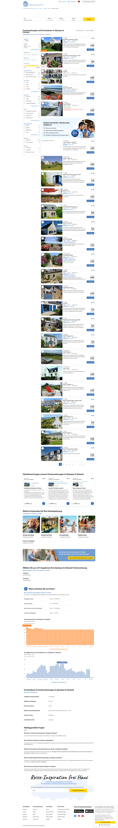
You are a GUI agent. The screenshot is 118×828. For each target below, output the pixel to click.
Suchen (89, 19)
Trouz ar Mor (66, 368)
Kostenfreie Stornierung (33, 76)
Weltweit (25, 816)
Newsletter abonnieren (78, 790)
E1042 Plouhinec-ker (68, 336)
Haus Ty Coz (66, 190)
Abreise (61, 18)
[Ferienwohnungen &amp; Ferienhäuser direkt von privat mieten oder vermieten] (33, 5)
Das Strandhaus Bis (67, 87)
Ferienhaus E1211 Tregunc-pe (70, 206)
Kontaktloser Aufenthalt (33, 111)
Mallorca (25, 814)
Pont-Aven (46, 742)
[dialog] (105, 816)
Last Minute (33, 147)
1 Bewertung (71, 144)
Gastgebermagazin (61, 811)
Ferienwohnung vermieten (89, 1)
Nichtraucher (33, 101)
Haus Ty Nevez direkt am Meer (70, 449)
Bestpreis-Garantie (33, 152)
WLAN (33, 84)
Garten (33, 86)
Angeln (33, 125)
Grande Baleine (67, 104)
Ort (25, 18)
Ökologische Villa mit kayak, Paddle (71, 319)
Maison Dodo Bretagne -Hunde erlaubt (72, 400)
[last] (83, 464)
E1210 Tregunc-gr (67, 432)
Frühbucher (33, 149)
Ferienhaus (33, 139)
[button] (105, 825)
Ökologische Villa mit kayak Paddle (59, 751)
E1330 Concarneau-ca (68, 287)
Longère (65, 271)
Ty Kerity (65, 303)
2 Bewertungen (71, 451)
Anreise (49, 18)
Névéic (40, 742)
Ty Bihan (65, 71)
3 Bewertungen (71, 273)
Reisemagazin (49, 814)
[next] (79, 464)
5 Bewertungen (71, 177)
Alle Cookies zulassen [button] (105, 822)
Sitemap (25, 819)
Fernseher (33, 88)
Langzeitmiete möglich (33, 103)
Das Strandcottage (67, 239)
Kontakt (48, 819)
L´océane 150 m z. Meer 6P (69, 142)
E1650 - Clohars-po (67, 158)
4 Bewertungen (71, 225)
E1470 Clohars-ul (67, 352)
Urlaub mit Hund (33, 113)
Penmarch (38, 761)
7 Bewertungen (71, 58)
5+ (35, 54)
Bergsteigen (33, 129)
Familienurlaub (33, 117)
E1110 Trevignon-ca (68, 384)
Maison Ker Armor (67, 223)
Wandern (33, 127)
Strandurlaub (33, 115)
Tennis (33, 132)
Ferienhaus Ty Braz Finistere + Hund (71, 55)
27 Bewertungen (72, 42)
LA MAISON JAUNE (68, 255)
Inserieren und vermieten (63, 809)
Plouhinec (44, 761)
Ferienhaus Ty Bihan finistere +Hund (72, 174)
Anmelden (64, 1)
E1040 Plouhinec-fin (68, 416)
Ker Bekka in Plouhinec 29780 (70, 39)
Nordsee (25, 809)
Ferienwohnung (33, 142)
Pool (33, 82)
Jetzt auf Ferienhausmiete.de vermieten (81, 558)
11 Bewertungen (72, 403)
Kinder (33, 98)
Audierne (33, 761)
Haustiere (33, 96)
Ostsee (24, 811)
